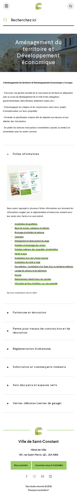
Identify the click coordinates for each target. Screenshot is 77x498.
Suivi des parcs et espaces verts (35, 385)
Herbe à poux (21, 253)
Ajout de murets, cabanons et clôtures (32, 228)
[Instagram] (34, 476)
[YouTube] (42, 476)
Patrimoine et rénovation (29, 312)
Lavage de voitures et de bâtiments (31, 270)
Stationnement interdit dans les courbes (33, 279)
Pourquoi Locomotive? (38, 490)
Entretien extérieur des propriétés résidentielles (36, 249)
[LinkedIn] (50, 476)
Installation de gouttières (26, 224)
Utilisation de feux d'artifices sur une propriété (36, 283)
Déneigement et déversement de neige (32, 241)
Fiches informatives (26, 154)
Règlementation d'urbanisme (32, 349)
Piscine (18, 275)
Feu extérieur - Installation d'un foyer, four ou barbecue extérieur (44, 266)
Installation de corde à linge (27, 262)
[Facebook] (26, 476)
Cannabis (19, 236)
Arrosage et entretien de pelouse (29, 232)
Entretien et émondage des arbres (30, 245)
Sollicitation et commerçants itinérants (39, 367)
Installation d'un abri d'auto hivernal (31, 258)
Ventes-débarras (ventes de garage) (37, 403)
